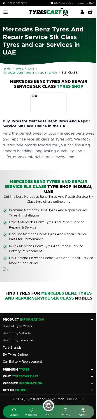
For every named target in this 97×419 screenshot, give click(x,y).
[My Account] (82, 12)
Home (7, 69)
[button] (14, 412)
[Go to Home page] (48, 12)
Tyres (19, 69)
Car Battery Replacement (22, 361)
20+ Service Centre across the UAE (73, 3)
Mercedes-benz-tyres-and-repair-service (30, 72)
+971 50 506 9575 (16, 3)
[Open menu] (5, 12)
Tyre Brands (12, 347)
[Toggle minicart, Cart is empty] (90, 12)
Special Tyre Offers (17, 326)
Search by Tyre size (18, 340)
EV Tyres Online (15, 354)
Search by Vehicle (17, 333)
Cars (31, 69)
